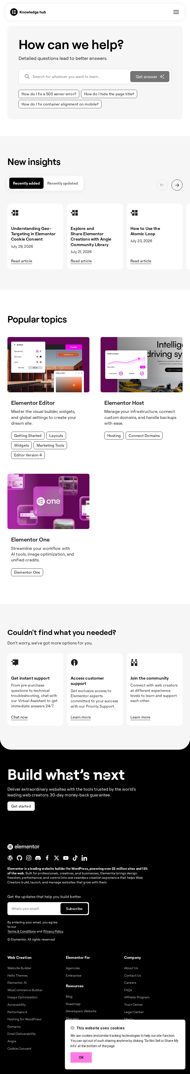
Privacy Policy (53, 931)
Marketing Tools (50, 445)
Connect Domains (144, 435)
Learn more (81, 717)
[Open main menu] (176, 12)
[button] (49, 94)
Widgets (21, 445)
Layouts (56, 435)
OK (81, 1057)
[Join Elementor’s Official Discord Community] (38, 858)
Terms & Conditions (21, 931)
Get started (21, 806)
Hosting (114, 435)
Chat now (19, 717)
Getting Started (27, 435)
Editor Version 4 (28, 455)
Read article (21, 261)
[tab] (26, 183)
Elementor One (27, 572)
